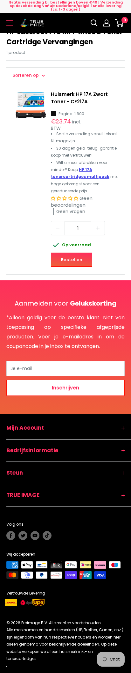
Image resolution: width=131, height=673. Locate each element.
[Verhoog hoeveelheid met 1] (98, 228)
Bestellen (71, 259)
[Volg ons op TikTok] (47, 535)
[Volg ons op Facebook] (10, 535)
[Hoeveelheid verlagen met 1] (58, 228)
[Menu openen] (9, 23)
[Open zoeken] (94, 22)
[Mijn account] (106, 22)
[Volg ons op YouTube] (35, 535)
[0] (119, 23)
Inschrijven (65, 387)
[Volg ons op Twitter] (22, 535)
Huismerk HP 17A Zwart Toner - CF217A (79, 98)
